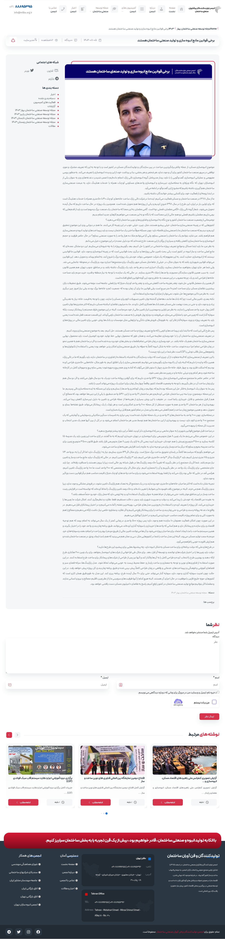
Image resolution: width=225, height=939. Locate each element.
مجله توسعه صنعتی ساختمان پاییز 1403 (34, 114)
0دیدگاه (68, 40)
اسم (217, 677)
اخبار (53, 94)
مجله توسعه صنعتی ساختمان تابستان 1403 (33, 118)
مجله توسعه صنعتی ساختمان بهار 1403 (189, 29)
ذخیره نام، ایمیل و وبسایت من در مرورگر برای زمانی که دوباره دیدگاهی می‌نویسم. (177, 692)
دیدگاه (215, 636)
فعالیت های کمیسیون (44, 102)
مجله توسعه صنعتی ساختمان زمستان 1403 (33, 122)
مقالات (51, 126)
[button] (9, 735)
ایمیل (105, 677)
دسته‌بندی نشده (46, 98)
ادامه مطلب (170, 802)
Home (213, 29)
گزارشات (51, 106)
